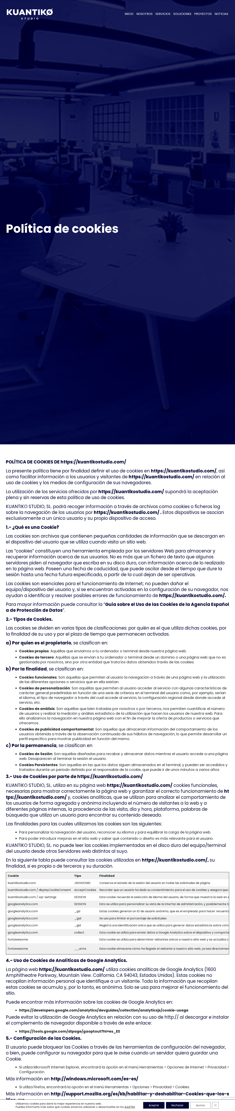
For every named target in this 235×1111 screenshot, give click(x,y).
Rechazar (177, 1105)
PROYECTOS (203, 14)
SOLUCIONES (182, 14)
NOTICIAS (221, 14)
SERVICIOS (163, 14)
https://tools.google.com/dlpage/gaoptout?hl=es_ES (69, 1031)
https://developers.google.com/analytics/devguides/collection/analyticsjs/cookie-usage (103, 1010)
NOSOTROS (144, 14)
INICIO (129, 14)
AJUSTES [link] (129, 1107)
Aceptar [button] (154, 1105)
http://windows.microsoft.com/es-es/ (94, 1079)
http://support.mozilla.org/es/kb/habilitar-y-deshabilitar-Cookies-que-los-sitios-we (117, 1097)
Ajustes (200, 1105)
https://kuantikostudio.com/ (93, 462)
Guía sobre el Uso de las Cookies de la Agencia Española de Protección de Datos (117, 607)
